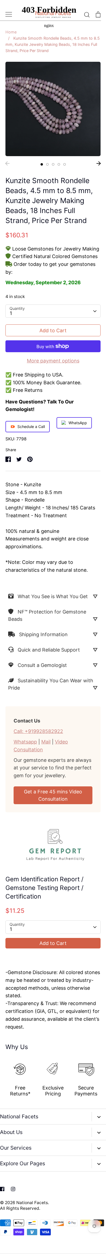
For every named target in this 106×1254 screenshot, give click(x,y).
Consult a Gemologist (42, 665)
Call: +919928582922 (38, 731)
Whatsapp (25, 742)
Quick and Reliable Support (49, 650)
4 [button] (59, 164)
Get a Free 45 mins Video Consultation (53, 795)
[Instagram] (13, 1189)
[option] (53, 109)
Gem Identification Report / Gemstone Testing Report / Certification (44, 887)
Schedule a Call (31, 426)
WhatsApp (77, 422)
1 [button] (41, 164)
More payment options (53, 361)
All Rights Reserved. (20, 1208)
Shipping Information (43, 634)
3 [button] (53, 164)
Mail (46, 742)
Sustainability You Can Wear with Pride (50, 684)
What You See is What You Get (53, 596)
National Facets (32, 1202)
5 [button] (64, 164)
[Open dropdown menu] (99, 1116)
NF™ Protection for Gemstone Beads (47, 615)
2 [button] (47, 164)
